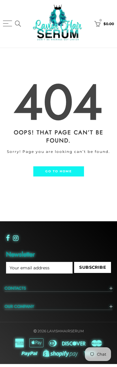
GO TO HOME (58, 171)
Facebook (8, 238)
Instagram (16, 238)
